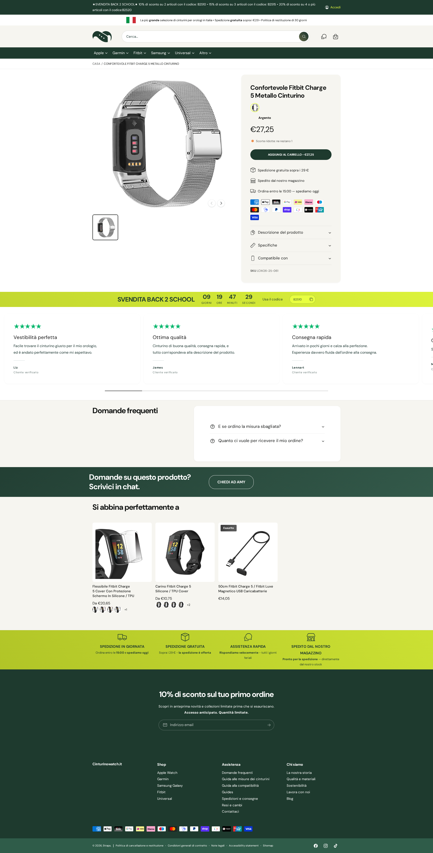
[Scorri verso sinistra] (211, 203)
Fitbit (138, 53)
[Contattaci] (324, 36)
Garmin (119, 53)
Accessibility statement (244, 845)
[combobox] (216, 36)
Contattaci (230, 811)
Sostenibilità (296, 785)
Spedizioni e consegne (240, 798)
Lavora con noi (298, 792)
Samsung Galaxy (170, 785)
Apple (99, 53)
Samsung (158, 53)
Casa (96, 64)
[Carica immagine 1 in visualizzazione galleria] (105, 227)
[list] (216, 20)
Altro (203, 53)
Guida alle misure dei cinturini (246, 779)
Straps (107, 845)
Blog (290, 798)
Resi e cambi (232, 805)
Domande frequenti (237, 772)
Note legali (218, 845)
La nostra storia (299, 772)
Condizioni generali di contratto (187, 845)
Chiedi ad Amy (231, 482)
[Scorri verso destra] (221, 203)
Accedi (335, 7)
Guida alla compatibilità (240, 785)
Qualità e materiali (301, 779)
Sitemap (268, 845)
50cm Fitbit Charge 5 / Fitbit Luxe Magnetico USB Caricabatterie (245, 588)
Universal (182, 53)
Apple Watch (167, 772)
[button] (100, 53)
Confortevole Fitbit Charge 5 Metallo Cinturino (141, 64)
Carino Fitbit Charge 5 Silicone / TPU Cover (173, 588)
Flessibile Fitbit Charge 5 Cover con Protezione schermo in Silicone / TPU (113, 591)
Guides (227, 792)
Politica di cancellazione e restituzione (140, 845)
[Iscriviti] (269, 725)
